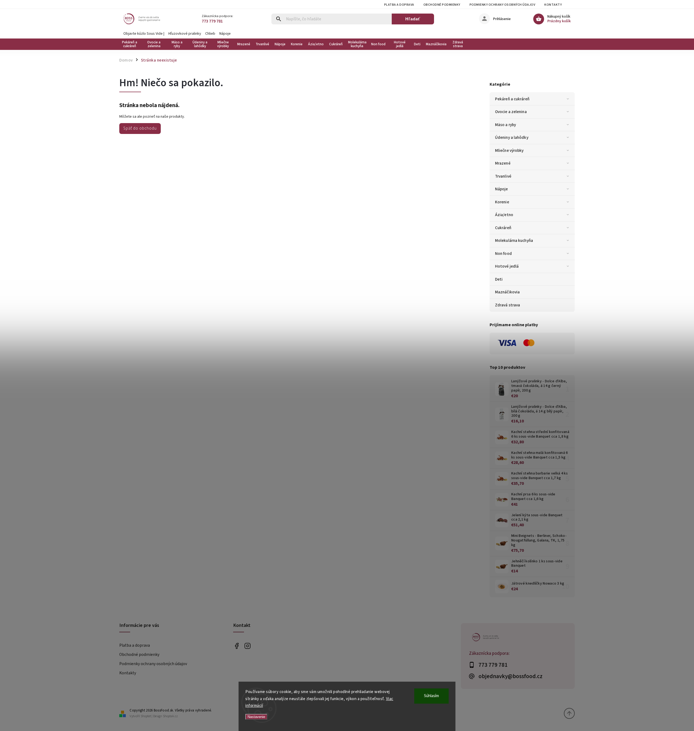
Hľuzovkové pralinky (184, 33)
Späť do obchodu (140, 128)
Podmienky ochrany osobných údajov (502, 4)
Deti (499, 279)
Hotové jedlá (507, 266)
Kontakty (553, 4)
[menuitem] (130, 44)
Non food (503, 254)
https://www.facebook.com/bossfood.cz (236, 645)
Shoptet (146, 716)
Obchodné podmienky (441, 4)
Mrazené (502, 163)
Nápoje (225, 33)
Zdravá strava (507, 305)
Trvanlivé (503, 176)
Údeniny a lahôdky (511, 137)
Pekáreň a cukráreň (512, 99)
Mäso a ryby (505, 125)
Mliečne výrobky (509, 150)
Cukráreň (503, 228)
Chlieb (210, 33)
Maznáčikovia (507, 292)
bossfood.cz (247, 645)
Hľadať (412, 19)
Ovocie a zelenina (511, 112)
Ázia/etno (504, 215)
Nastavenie (256, 717)
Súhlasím (431, 696)
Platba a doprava (399, 4)
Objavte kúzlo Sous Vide (143, 33)
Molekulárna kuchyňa (514, 240)
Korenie (502, 202)
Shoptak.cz (170, 716)
